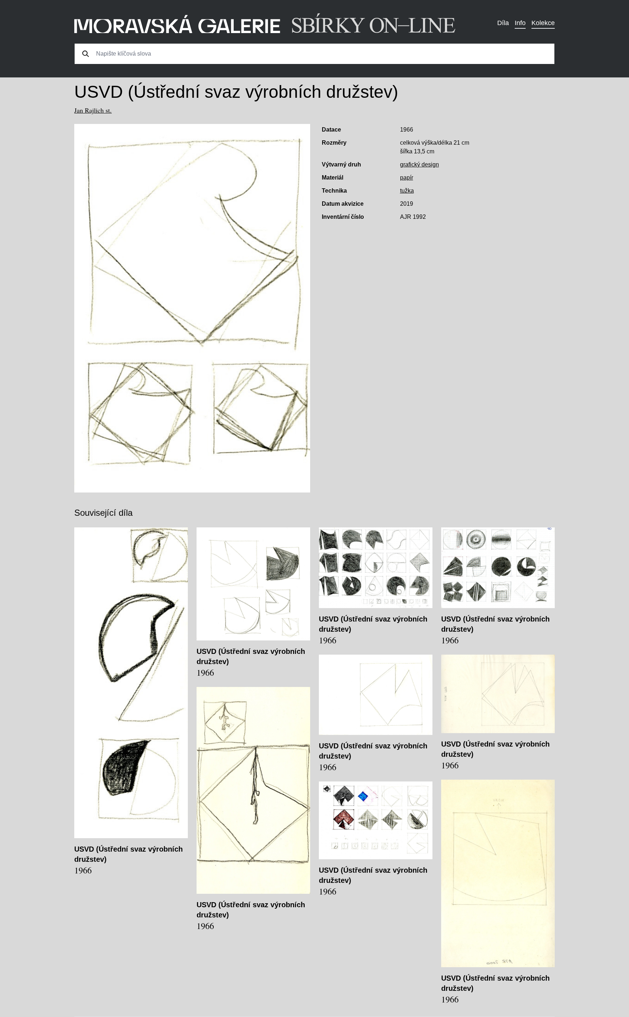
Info (520, 23)
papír (406, 177)
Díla (503, 23)
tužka (407, 191)
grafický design (419, 164)
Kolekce (543, 23)
